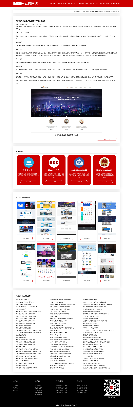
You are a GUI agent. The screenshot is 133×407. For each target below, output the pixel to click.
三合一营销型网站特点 (22, 365)
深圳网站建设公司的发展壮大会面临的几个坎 (28, 330)
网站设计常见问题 (82, 385)
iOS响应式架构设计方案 (56, 325)
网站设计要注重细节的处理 (23, 325)
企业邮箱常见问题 (82, 390)
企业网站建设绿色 (21, 335)
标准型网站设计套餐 (61, 388)
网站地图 (15, 390)
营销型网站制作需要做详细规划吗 (59, 314)
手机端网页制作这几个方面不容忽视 (60, 339)
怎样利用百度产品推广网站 (57, 361)
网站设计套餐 (62, 3)
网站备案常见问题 (82, 392)
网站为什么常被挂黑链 (22, 361)
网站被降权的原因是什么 (90, 335)
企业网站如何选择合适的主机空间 (25, 344)
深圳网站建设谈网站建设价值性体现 (60, 356)
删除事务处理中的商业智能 (91, 325)
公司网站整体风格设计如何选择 (58, 344)
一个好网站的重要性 (89, 356)
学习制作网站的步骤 (55, 335)
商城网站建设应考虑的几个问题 (58, 321)
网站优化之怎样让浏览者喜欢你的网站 (27, 368)
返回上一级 (107, 139)
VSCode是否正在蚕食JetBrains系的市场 (94, 346)
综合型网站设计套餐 (61, 392)
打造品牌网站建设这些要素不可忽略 (93, 349)
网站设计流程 (94, 3)
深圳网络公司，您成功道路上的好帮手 (60, 353)
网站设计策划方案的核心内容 (58, 323)
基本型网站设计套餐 (61, 385)
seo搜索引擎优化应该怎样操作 (91, 363)
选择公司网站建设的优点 (57, 368)
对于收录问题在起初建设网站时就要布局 (94, 307)
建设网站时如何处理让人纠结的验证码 (27, 307)
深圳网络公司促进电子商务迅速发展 (93, 351)
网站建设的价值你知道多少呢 (91, 311)
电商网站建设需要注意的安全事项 (25, 318)
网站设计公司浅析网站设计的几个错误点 (94, 339)
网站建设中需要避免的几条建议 (58, 337)
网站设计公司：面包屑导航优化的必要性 (27, 358)
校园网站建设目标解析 (56, 358)
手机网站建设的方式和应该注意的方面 (94, 332)
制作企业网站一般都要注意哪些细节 (26, 316)
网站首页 (53, 3)
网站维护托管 (38, 395)
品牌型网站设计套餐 (61, 390)
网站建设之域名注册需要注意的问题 (60, 309)
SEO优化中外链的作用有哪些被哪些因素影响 (28, 332)
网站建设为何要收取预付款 (91, 361)
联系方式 (15, 388)
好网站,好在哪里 (20, 346)
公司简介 (15, 385)
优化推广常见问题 (82, 388)
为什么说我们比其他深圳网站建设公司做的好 (62, 363)
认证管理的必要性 (55, 330)
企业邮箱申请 (38, 390)
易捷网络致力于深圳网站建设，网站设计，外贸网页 (97, 304)
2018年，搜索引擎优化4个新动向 (59, 342)
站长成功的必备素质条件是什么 (25, 363)
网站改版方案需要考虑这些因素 (58, 332)
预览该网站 (26, 238)
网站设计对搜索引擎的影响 (57, 302)
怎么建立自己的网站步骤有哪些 (25, 302)
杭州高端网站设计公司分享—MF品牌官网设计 (63, 346)
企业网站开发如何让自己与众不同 (25, 321)
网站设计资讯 (104, 3)
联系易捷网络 (115, 3)
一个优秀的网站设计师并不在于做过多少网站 (62, 304)
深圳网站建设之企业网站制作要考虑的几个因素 (96, 342)
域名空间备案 (38, 392)
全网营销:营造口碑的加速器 (91, 316)
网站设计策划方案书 (55, 316)
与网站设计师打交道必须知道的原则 (93, 358)
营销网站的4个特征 (21, 337)
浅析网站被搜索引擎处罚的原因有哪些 (94, 365)
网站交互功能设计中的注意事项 (92, 337)
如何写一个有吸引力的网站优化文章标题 (94, 302)
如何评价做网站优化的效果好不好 (92, 353)
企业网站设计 (38, 385)
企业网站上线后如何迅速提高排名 (25, 314)
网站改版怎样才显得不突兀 (57, 365)
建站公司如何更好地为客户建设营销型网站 (62, 328)
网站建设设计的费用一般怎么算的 (59, 349)
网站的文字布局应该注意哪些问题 (25, 342)
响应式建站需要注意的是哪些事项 (25, 323)
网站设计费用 (83, 3)
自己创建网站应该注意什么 (23, 328)
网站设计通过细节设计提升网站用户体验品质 (28, 311)
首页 (84, 11)
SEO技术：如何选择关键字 (90, 328)
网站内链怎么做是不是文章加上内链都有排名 (96, 314)
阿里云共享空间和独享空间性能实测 (60, 307)
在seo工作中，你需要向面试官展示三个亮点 (62, 318)
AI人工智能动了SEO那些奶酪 (58, 311)
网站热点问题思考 (21, 309)
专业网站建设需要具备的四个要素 (25, 339)
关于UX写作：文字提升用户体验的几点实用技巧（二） (98, 330)
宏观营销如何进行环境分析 (91, 318)
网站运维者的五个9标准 (90, 323)
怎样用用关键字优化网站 (90, 299)
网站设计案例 (72, 3)
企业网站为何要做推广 (22, 299)
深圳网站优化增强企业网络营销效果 (60, 351)
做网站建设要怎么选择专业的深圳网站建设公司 (96, 368)
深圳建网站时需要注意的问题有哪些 (26, 356)
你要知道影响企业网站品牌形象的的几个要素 (28, 353)
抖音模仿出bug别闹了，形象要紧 (92, 309)
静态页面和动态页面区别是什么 (92, 344)
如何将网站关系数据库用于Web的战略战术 (95, 321)
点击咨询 (28, 181)
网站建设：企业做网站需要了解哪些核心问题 (28, 351)
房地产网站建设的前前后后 (23, 304)
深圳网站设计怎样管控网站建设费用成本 (27, 349)
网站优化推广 (38, 388)
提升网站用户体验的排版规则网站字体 (60, 299)
